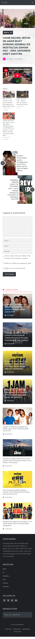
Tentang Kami (16, 629)
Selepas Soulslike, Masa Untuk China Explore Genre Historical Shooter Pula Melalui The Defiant (17, 461)
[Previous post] (3, 163)
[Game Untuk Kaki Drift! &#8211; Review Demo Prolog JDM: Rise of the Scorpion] (23, 94)
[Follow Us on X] (8, 600)
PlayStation (6, 576)
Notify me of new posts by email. (14, 268)
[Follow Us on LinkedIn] (16, 600)
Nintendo (5, 583)
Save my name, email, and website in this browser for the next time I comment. (17, 257)
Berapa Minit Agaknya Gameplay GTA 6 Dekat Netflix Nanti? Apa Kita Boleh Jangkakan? (17, 523)
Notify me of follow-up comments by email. (17, 263)
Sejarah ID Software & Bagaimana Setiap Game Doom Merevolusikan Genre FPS (16, 429)
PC (11, 32)
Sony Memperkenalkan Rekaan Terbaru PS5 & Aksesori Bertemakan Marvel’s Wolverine (16, 492)
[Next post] (32, 189)
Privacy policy (17, 632)
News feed (8, 629)
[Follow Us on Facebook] (4, 600)
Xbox (4, 579)
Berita (6, 32)
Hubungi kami (26, 629)
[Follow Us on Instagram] (12, 600)
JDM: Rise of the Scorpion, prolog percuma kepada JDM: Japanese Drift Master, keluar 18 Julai (8, 102)
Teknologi (6, 586)
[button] (32, 2)
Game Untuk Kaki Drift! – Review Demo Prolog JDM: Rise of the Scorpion (22, 101)
